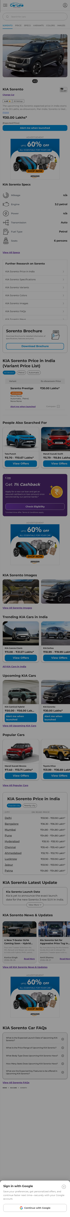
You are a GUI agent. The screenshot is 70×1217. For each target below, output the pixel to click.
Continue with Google (37, 1207)
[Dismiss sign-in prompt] (35, 608)
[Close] (64, 1187)
